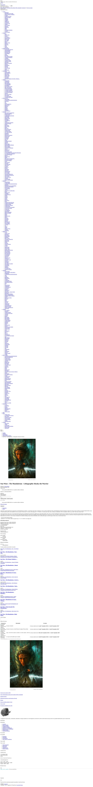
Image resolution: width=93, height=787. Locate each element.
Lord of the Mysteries (8, 154)
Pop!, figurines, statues (8, 56)
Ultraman (6, 178)
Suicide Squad (7, 344)
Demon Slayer (7, 136)
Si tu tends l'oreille (8, 96)
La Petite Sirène (7, 206)
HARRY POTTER (8, 16)
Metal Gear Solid (8, 385)
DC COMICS (7, 310)
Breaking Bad (7, 236)
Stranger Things (7, 257)
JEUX (6, 29)
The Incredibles (7, 223)
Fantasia (6, 197)
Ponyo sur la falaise (8, 94)
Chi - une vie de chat (8, 132)
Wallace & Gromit (8, 306)
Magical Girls (7, 105)
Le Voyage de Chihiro (8, 89)
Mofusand (6, 106)
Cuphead (6, 365)
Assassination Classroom (9, 122)
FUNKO (6, 15)
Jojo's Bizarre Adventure (9, 147)
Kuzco (6, 201)
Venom (6, 350)
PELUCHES (7, 82)
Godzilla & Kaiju (8, 287)
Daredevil (6, 322)
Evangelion (7, 138)
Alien (6, 275)
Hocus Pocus (7, 200)
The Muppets (7, 261)
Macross (6, 155)
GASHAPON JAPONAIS (9, 115)
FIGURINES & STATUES (9, 112)
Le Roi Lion (7, 209)
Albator (6, 121)
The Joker (6, 347)
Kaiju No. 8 (7, 150)
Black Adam (7, 317)
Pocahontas (7, 218)
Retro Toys (7, 44)
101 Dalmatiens (7, 188)
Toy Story (6, 224)
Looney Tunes (7, 249)
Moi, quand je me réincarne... (10, 158)
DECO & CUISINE (8, 113)
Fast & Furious (7, 285)
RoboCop (6, 298)
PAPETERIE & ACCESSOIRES (10, 185)
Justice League (7, 334)
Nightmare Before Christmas (9, 295)
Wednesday (7, 267)
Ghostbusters (7, 286)
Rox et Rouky (7, 222)
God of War (7, 377)
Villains (6, 226)
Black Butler (7, 125)
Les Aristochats (7, 210)
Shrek (6, 300)
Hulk (5, 332)
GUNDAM (7, 22)
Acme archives (6, 486)
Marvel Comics (7, 42)
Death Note (7, 134)
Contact (1, 2)
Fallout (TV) (7, 241)
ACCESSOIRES (8, 84)
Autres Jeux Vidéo (8, 402)
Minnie (6, 214)
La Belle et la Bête (8, 204)
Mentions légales (5, 729)
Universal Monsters (8, 305)
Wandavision (7, 351)
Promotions (4, 736)
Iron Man (6, 333)
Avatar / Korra (7, 233)
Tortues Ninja (7, 303)
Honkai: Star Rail (8, 378)
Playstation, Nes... (8, 391)
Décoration (7, 62)
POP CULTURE (8, 17)
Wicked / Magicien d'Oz (9, 307)
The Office (6, 262)
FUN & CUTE (7, 23)
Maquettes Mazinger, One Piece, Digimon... (12, 78)
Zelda (6, 401)
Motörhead (6, 409)
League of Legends (8, 381)
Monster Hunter (7, 388)
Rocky (6, 299)
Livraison (4, 724)
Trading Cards (7, 414)
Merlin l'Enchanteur (8, 212)
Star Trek (6, 256)
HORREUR (7, 273)
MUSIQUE (7, 27)
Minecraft (6, 386)
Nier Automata (7, 162)
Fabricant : (2, 486)
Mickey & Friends (8, 213)
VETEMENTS (7, 120)
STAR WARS (7, 271)
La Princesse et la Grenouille (9, 207)
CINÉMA (6, 19)
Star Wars (6, 47)
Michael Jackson (7, 408)
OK (11, 5)
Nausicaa (6, 93)
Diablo (6, 367)
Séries (6, 45)
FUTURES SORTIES (8, 30)
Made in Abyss (7, 156)
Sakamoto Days (7, 171)
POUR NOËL (7, 187)
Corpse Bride (7, 280)
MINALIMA (7, 70)
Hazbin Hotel (7, 247)
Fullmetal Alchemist (8, 141)
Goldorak (6, 142)
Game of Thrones (8, 244)
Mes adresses (13, 7)
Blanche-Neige (7, 192)
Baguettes (6, 55)
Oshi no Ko (7, 165)
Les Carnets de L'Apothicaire (10, 153)
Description (5, 508)
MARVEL (6, 311)
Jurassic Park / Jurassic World (10, 291)
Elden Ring (7, 370)
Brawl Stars (7, 363)
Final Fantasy (7, 373)
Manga (6, 41)
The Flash (6, 346)
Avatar (6, 276)
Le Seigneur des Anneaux (9, 415)
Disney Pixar (7, 38)
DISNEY (6, 18)
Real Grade (7, 76)
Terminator (6, 301)
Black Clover (7, 126)
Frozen (6, 198)
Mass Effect (7, 384)
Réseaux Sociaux (5, 748)
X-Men (6, 354)
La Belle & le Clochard (9, 205)
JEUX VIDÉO (7, 25)
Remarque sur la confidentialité (8, 728)
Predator (6, 296)
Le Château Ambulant (8, 90)
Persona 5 (6, 390)
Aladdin (6, 189)
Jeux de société (7, 68)
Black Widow (7, 319)
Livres (6, 69)
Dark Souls (7, 366)
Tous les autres (7, 411)
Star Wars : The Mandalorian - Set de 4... (9, 580)
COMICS (6, 20)
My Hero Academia (8, 160)
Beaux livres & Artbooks (9, 426)
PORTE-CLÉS (7, 118)
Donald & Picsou (8, 194)
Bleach (6, 127)
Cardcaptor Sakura (8, 131)
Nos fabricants (5, 738)
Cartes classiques (7, 419)
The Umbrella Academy (9, 263)
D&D (6, 28)
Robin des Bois (7, 221)
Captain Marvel (7, 321)
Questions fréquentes (6, 730)
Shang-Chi (6, 340)
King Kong (7, 292)
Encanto (6, 196)
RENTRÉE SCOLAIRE (9, 13)
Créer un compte (29, 7)
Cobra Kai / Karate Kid (9, 239)
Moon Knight (7, 338)
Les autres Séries (7, 268)
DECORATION (7, 83)
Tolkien (6, 424)
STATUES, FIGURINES (9, 186)
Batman (6, 316)
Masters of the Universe (9, 250)
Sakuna (6, 394)
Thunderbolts (7, 349)
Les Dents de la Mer (8, 281)
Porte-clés (6, 67)
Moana (6, 215)
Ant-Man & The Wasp (8, 313)
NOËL (6, 54)
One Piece (6, 163)
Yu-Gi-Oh (6, 400)
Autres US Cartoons (8, 269)
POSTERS (7, 119)
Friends (6, 242)
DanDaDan (7, 133)
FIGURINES (7, 85)
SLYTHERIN (7, 53)
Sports (6, 46)
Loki (5, 336)
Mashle (6, 157)
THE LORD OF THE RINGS (10, 272)
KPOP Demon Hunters (9, 293)
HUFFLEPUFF (7, 51)
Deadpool (6, 323)
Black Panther (7, 318)
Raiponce (6, 220)
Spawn (6, 342)
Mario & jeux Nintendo (9, 383)
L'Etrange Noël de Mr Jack (9, 202)
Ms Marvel (6, 339)
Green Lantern (7, 328)
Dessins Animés (7, 37)
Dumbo (6, 195)
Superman (6, 345)
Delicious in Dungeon (8, 135)
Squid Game (7, 255)
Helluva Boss (7, 248)
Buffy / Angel (7, 238)
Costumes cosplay (8, 60)
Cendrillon (6, 193)
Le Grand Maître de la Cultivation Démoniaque (13, 152)
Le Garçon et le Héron (8, 92)
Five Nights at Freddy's (9, 374)
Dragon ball (7, 137)
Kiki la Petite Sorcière (8, 86)
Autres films (7, 230)
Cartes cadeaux (7, 32)
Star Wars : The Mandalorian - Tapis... (9, 586)
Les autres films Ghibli (8, 97)
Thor (5, 348)
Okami (6, 389)
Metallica (6, 407)
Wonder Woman (7, 353)
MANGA (6, 26)
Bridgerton (6, 237)
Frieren (6, 140)
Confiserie (6, 58)
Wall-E (6, 227)
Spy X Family (7, 173)
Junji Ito (6, 148)
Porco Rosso (7, 95)
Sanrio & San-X (7, 110)
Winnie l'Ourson (7, 228)
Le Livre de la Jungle (8, 208)
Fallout (6, 372)
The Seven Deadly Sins (9, 174)
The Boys (6, 260)
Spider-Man (7, 343)
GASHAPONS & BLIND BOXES (11, 100)
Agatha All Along (8, 312)
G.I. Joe (6, 246)
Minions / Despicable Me (9, 294)
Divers (6, 324)
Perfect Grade (7, 75)
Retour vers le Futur (8, 297)
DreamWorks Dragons (8, 282)
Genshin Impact (7, 376)
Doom (6, 368)
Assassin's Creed (7, 360)
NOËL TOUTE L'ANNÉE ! (10, 14)
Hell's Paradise (7, 145)
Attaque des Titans (8, 123)
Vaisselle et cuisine (8, 61)
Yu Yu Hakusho (7, 179)
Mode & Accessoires (8, 63)
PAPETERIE (7, 80)
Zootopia (6, 229)
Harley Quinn (7, 330)
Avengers (6, 315)
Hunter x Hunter (7, 146)
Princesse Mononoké (8, 88)
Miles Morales (7, 337)
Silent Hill (6, 395)
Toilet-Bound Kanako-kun (9, 175)
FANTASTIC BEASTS (9, 49)
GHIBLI (6, 24)
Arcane (6, 232)
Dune (6, 283)
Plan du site (5, 746)
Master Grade (7, 74)
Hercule (6, 199)
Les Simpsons (7, 254)
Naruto (6, 161)
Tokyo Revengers (8, 177)
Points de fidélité (5, 725)
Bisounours (7, 101)
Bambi (6, 191)
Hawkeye (6, 331)
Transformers (7, 265)
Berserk (6, 124)
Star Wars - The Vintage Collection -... (8, 559)
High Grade (7, 73)
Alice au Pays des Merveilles (10, 190)
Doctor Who (7, 240)
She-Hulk (6, 341)
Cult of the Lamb (8, 364)
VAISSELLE (7, 81)
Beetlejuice (7, 277)
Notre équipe (5, 745)
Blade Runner (7, 278)
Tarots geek (7, 428)
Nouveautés (5, 737)
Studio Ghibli (7, 427)
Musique (6, 43)
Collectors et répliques (8, 57)
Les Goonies (7, 288)
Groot (6, 329)
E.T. (5, 284)
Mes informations (8, 7)
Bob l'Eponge (7, 235)
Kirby (6, 103)
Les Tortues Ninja (8, 259)
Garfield (6, 245)
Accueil (4, 11)
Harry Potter (7, 39)
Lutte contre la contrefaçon (7, 739)
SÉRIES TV (7, 21)
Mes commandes (18, 7)
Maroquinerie (7, 65)
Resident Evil (7, 393)
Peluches (6, 64)
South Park (7, 258)
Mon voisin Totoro (8, 87)
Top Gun (6, 302)
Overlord (6, 166)
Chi (5, 102)
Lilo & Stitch (7, 211)
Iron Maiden (7, 405)
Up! (5, 225)
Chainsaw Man (7, 130)
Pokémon (6, 392)
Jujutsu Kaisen (7, 149)
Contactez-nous (5, 747)
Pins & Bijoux (7, 59)
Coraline (6, 279)
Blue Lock (6, 128)
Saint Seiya (7, 170)
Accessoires (7, 77)
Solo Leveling (7, 172)
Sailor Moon (7, 169)
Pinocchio (6, 219)
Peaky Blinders (7, 251)
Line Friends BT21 (8, 104)
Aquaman (6, 314)
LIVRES (6, 31)
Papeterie (6, 66)
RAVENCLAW (7, 52)
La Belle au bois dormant (9, 203)
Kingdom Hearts (7, 379)
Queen (6, 410)
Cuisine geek (7, 425)
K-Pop (6, 406)
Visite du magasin (6, 744)
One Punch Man (7, 164)
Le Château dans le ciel (9, 91)
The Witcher (7, 264)
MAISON (6, 184)
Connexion (23, 7)
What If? (6, 352)
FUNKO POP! (7, 114)
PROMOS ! (7, 12)
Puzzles (6, 420)
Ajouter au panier (3, 498)
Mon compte (2, 7)
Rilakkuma (6, 109)
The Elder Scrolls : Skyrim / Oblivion (11, 371)
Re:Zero (6, 168)
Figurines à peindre (8, 417)
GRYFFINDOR (7, 50)
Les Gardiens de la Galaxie (9, 335)
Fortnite (6, 375)
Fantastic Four (7, 327)
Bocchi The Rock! (8, 129)
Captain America (7, 320)
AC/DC (6, 404)
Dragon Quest (7, 369)
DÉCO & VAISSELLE (9, 357)
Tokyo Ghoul (7, 176)
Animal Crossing (7, 359)
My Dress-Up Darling (8, 159)
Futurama (6, 243)
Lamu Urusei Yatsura (8, 151)
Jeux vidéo (6, 40)
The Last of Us (7, 397)
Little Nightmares (8, 382)
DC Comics (7, 36)
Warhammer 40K (8, 421)
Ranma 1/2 (6, 167)
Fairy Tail (6, 139)
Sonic (6, 396)
